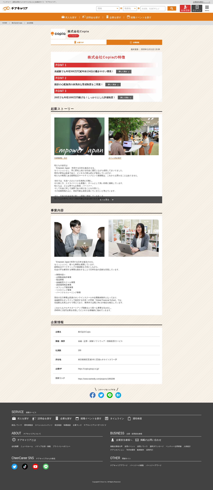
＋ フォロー (73, 36)
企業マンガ (77, 425)
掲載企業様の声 (116, 446)
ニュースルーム (27, 446)
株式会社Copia (17, 23)
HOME (4, 23)
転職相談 (67, 425)
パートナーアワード (154, 465)
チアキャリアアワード (119, 465)
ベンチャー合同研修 (174, 446)
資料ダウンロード (157, 446)
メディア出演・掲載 (43, 446)
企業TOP (80, 42)
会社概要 (15, 446)
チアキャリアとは (26, 440)
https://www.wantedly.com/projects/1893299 (96, 379)
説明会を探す (45, 418)
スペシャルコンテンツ (43, 425)
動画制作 (140, 450)
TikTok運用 (130, 450)
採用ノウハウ (142, 446)
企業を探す (66, 418)
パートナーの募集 (137, 465)
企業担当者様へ (201, 2)
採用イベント (130, 446)
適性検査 (137, 418)
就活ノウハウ (17, 425)
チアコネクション (117, 450)
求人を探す (23, 418)
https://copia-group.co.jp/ (88, 369)
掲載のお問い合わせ (150, 440)
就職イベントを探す (91, 418)
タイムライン (117, 418)
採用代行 (149, 450)
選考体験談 (28, 425)
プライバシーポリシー (61, 446)
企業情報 (136, 42)
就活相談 (58, 425)
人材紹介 (187, 446)
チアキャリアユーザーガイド (95, 425)
